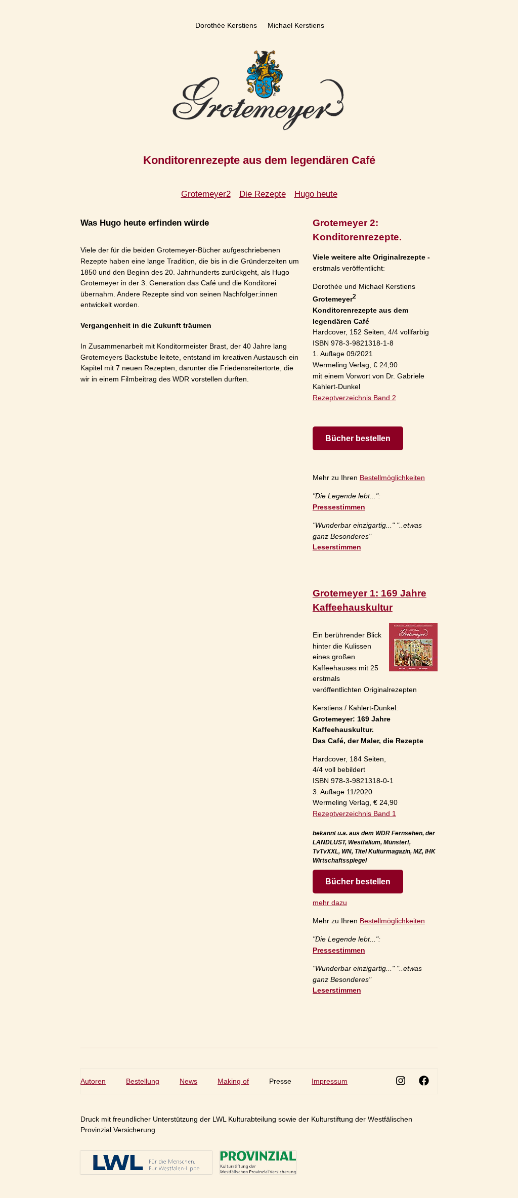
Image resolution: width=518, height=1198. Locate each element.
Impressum (330, 1081)
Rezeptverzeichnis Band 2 (354, 398)
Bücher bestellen (358, 438)
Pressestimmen (339, 507)
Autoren (93, 1081)
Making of (233, 1081)
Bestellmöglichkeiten (392, 478)
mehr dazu (330, 902)
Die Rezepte (262, 194)
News (188, 1081)
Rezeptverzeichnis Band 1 (354, 813)
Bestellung (142, 1081)
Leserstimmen (337, 547)
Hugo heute (315, 194)
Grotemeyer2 (206, 194)
